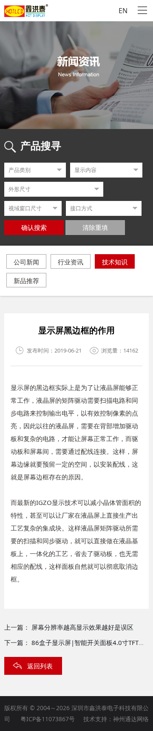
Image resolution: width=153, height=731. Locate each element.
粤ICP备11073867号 (47, 719)
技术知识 (115, 262)
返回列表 (40, 666)
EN (123, 10)
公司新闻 (26, 262)
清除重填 (95, 227)
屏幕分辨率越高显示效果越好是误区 (82, 627)
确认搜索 (34, 227)
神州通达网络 (131, 719)
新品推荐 (26, 280)
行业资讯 (70, 262)
